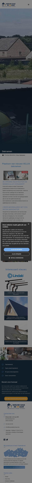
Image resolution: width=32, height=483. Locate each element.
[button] (16, 258)
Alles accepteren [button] (16, 249)
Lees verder (5, 245)
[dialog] (16, 241)
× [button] (28, 224)
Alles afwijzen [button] (16, 254)
